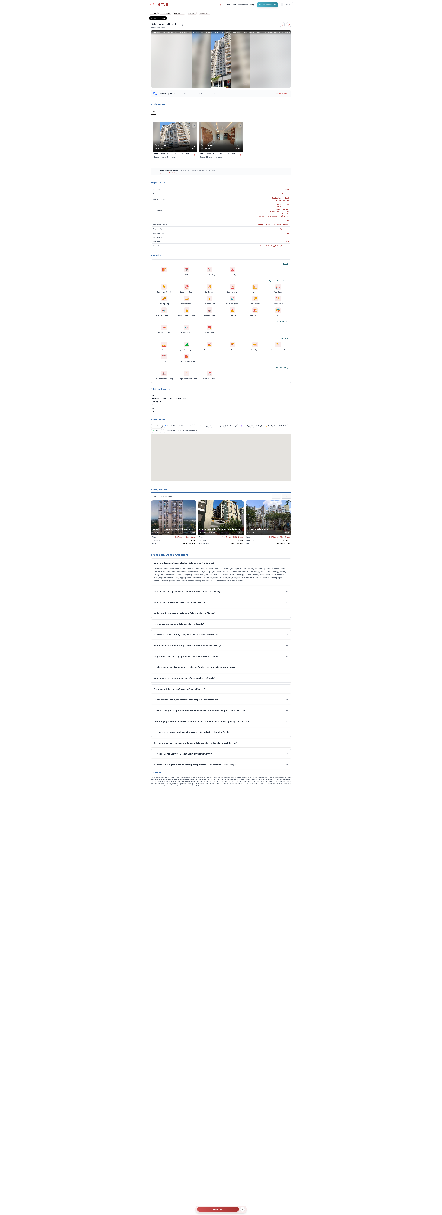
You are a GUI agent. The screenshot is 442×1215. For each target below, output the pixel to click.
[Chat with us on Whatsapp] (221, 5)
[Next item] (286, 496)
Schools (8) (171, 426)
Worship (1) (271, 426)
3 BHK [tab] (153, 112)
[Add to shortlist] (288, 24)
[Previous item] (276, 496)
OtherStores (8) (186, 426)
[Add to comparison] (282, 24)
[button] (221, 93)
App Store (162, 173)
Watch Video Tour (158, 18)
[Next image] (192, 137)
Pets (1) (283, 426)
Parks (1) (259, 426)
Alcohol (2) (246, 426)
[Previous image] (157, 137)
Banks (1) (158, 431)
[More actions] (242, 1209)
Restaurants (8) (203, 426)
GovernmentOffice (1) (189, 431)
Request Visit (218, 1209)
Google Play (173, 173)
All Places (158, 426)
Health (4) (217, 426)
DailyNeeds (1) (232, 426)
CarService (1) (171, 431)
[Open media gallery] (221, 59)
